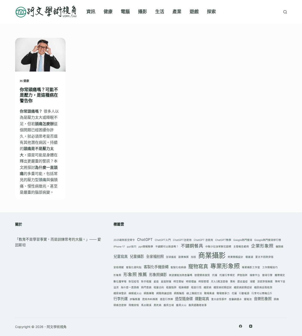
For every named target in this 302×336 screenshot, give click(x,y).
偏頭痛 (279, 246)
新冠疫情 (134, 281)
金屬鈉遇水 (235, 299)
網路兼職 (149, 293)
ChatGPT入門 (163, 240)
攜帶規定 (280, 275)
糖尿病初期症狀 (223, 287)
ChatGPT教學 (223, 240)
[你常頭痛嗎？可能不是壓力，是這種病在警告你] (40, 55)
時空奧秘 (178, 281)
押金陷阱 (242, 275)
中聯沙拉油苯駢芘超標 (218, 246)
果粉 (232, 281)
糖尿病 (207, 287)
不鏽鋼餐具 (192, 246)
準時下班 (280, 281)
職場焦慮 (209, 293)
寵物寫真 (198, 266)
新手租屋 (146, 281)
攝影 (142, 11)
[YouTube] (250, 326)
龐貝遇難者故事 (198, 305)
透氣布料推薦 (150, 299)
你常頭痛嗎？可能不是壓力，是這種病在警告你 (39, 95)
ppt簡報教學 (145, 246)
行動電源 (244, 293)
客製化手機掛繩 (156, 267)
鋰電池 (248, 299)
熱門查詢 (146, 287)
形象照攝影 (158, 274)
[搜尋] (285, 12)
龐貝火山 (181, 305)
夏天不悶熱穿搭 (264, 257)
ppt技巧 (131, 246)
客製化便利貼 (134, 267)
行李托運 (120, 299)
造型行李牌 (166, 299)
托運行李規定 (227, 275)
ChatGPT (145, 239)
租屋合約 (159, 287)
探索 (211, 11)
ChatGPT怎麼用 (182, 240)
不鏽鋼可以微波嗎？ (167, 246)
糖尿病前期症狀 (243, 287)
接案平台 (255, 275)
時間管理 (203, 281)
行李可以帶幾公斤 (262, 293)
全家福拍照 (155, 256)
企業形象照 (262, 246)
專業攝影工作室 (251, 267)
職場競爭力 (223, 293)
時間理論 (191, 281)
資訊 (90, 11)
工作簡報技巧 (270, 267)
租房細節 (184, 287)
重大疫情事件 (219, 299)
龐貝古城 (169, 305)
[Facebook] (240, 326)
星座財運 (166, 281)
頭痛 (42, 179)
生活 (159, 11)
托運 (214, 275)
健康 (108, 11)
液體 (252, 281)
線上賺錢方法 (194, 293)
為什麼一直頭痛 (130, 287)
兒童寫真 (120, 256)
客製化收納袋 (178, 267)
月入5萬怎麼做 (219, 281)
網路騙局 (179, 293)
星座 (156, 281)
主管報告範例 (241, 246)
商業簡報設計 (235, 257)
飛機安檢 (134, 305)
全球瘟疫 (171, 257)
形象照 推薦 (135, 274)
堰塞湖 (249, 257)
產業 (176, 11)
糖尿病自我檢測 (263, 287)
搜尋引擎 (267, 275)
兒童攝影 (137, 256)
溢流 (116, 287)
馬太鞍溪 (146, 305)
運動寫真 (202, 299)
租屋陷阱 (171, 287)
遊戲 (194, 11)
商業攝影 (212, 255)
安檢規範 (118, 267)
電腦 (125, 11)
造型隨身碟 (184, 299)
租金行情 (196, 287)
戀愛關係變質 (202, 275)
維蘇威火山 (135, 293)
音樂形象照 (263, 299)
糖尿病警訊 (119, 293)
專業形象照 (225, 266)
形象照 (117, 275)
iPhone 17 (119, 246)
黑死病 (157, 305)
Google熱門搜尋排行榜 (267, 240)
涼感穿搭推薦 (265, 281)
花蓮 (234, 293)
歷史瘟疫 (242, 281)
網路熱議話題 (164, 293)
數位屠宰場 (119, 281)
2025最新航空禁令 (124, 240)
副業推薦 (183, 257)
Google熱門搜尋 (242, 240)
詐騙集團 (135, 299)
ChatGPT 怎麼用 (203, 240)
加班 (193, 257)
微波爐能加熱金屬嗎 (180, 275)
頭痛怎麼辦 (119, 305)
